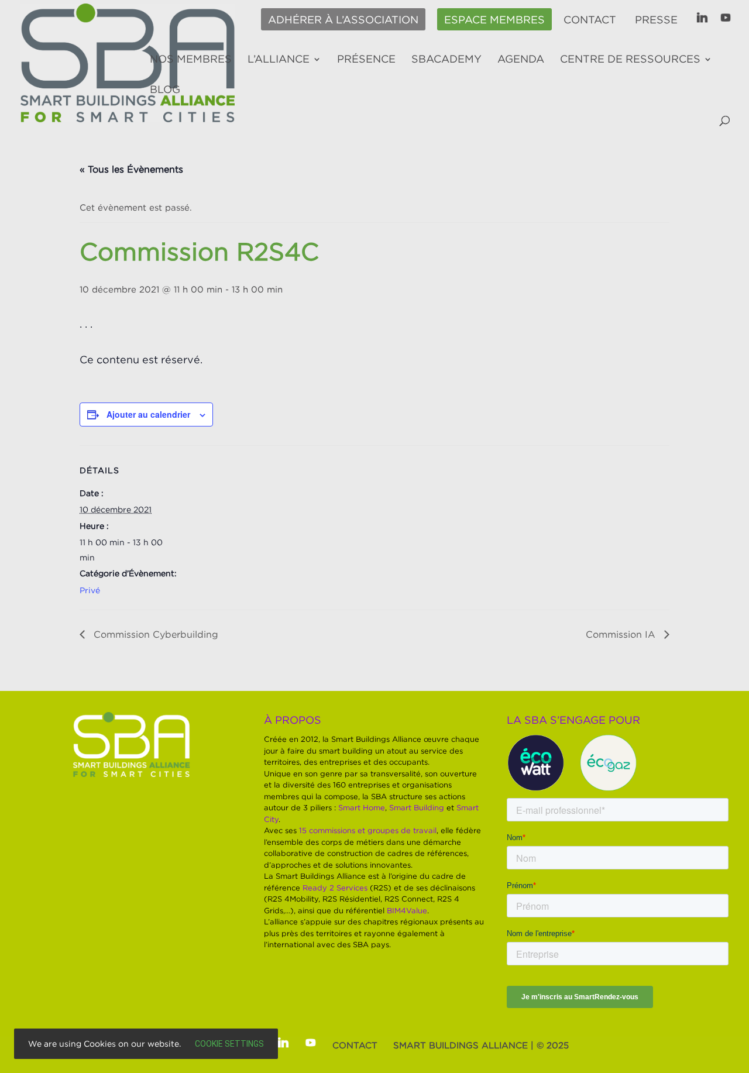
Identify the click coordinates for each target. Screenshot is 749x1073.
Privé (90, 590)
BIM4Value (407, 910)
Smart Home (361, 807)
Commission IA (622, 634)
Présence (366, 59)
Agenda (520, 59)
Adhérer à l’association (343, 20)
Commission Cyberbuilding (154, 634)
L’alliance (279, 59)
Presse (656, 20)
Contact (590, 20)
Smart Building (416, 807)
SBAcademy (446, 59)
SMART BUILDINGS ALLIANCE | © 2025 (481, 1045)
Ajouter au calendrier (148, 414)
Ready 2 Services (335, 887)
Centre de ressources (630, 59)
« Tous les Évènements (131, 169)
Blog (165, 90)
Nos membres (191, 59)
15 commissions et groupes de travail (368, 830)
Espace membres (494, 20)
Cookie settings (229, 1043)
